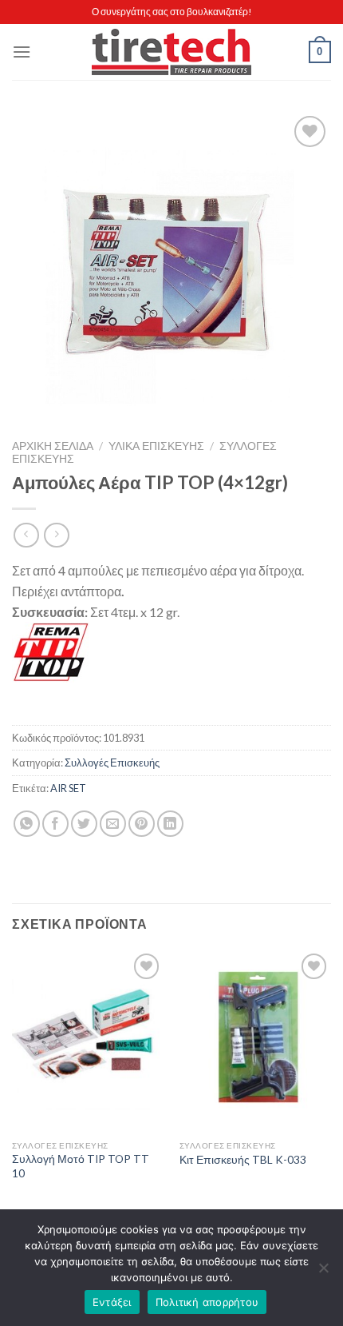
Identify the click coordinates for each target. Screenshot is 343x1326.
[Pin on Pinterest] (141, 823)
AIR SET (68, 788)
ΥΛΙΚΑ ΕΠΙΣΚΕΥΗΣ (156, 446)
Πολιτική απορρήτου (207, 1302)
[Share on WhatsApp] (27, 823)
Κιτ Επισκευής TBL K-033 (242, 1159)
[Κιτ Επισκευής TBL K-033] (255, 1041)
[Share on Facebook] (55, 823)
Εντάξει (112, 1302)
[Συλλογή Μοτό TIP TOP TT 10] (88, 1041)
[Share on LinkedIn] (170, 823)
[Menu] (21, 51)
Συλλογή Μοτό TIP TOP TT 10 (80, 1166)
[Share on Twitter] (84, 823)
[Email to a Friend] (113, 823)
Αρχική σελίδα (52, 446)
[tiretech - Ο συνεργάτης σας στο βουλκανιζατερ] (171, 52)
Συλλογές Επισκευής (112, 762)
